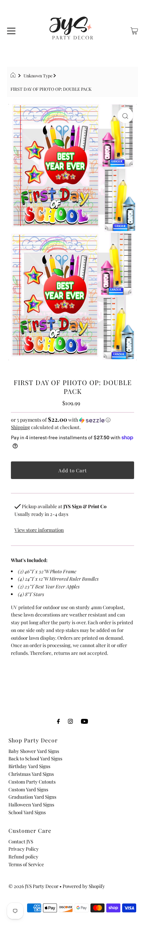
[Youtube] (84, 721)
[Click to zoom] (125, 115)
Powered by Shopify (84, 886)
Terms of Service (26, 864)
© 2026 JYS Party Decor (33, 886)
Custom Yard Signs (28, 789)
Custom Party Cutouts (32, 781)
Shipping (20, 427)
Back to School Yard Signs (35, 758)
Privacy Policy (23, 848)
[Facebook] (58, 721)
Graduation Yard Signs (32, 796)
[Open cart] (134, 30)
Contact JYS (20, 841)
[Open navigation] (11, 30)
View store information (39, 529)
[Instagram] (70, 721)
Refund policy (23, 856)
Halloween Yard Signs (31, 804)
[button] (72, 419)
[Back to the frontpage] (14, 75)
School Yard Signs (27, 812)
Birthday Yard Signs (29, 766)
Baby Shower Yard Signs (33, 751)
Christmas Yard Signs (31, 774)
